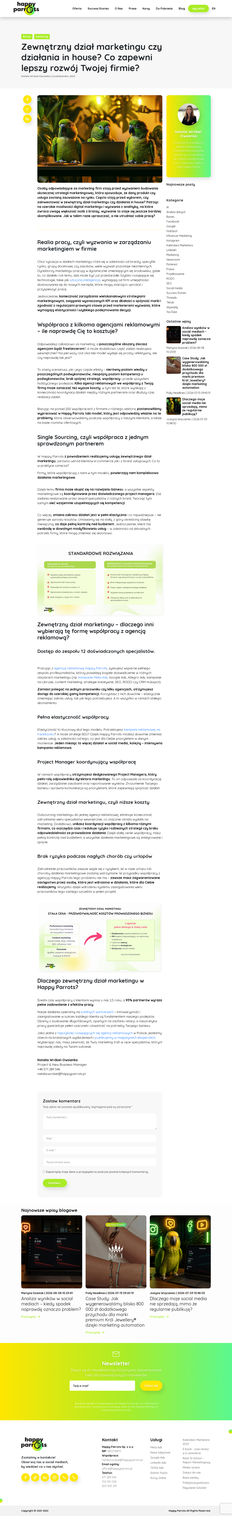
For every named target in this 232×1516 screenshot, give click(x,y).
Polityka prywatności (196, 1482)
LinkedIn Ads (158, 1462)
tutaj (128, 1409)
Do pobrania (164, 8)
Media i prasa (191, 1467)
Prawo (170, 269)
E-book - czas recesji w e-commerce (196, 1451)
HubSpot (171, 231)
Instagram (172, 240)
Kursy (146, 8)
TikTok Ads (157, 1467)
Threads (171, 297)
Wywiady (172, 307)
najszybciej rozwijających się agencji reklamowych (95, 1033)
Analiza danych (176, 212)
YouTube (171, 312)
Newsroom (173, 259)
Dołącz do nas (192, 1472)
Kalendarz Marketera (179, 245)
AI (167, 207)
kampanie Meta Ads (93, 677)
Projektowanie (175, 274)
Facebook (172, 221)
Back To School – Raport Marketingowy (196, 1460)
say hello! (198, 8)
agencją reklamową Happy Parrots (80, 668)
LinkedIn (171, 250)
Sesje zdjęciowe (160, 1452)
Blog (182, 8)
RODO (170, 278)
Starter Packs (158, 1473)
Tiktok (170, 302)
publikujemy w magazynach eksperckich (125, 1037)
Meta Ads (156, 1447)
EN (213, 8)
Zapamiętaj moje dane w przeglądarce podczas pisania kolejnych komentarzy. (97, 1172)
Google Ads (157, 1457)
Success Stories (98, 8)
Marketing (172, 254)
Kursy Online (158, 1478)
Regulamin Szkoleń (194, 1487)
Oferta (77, 8)
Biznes (170, 216)
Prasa (132, 8)
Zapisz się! (151, 1385)
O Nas (119, 8)
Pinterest (171, 264)
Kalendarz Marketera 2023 (196, 1442)
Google (170, 226)
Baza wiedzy (191, 1477)
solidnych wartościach (97, 1012)
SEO (169, 283)
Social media (174, 288)
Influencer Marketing (179, 235)
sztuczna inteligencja (85, 280)
